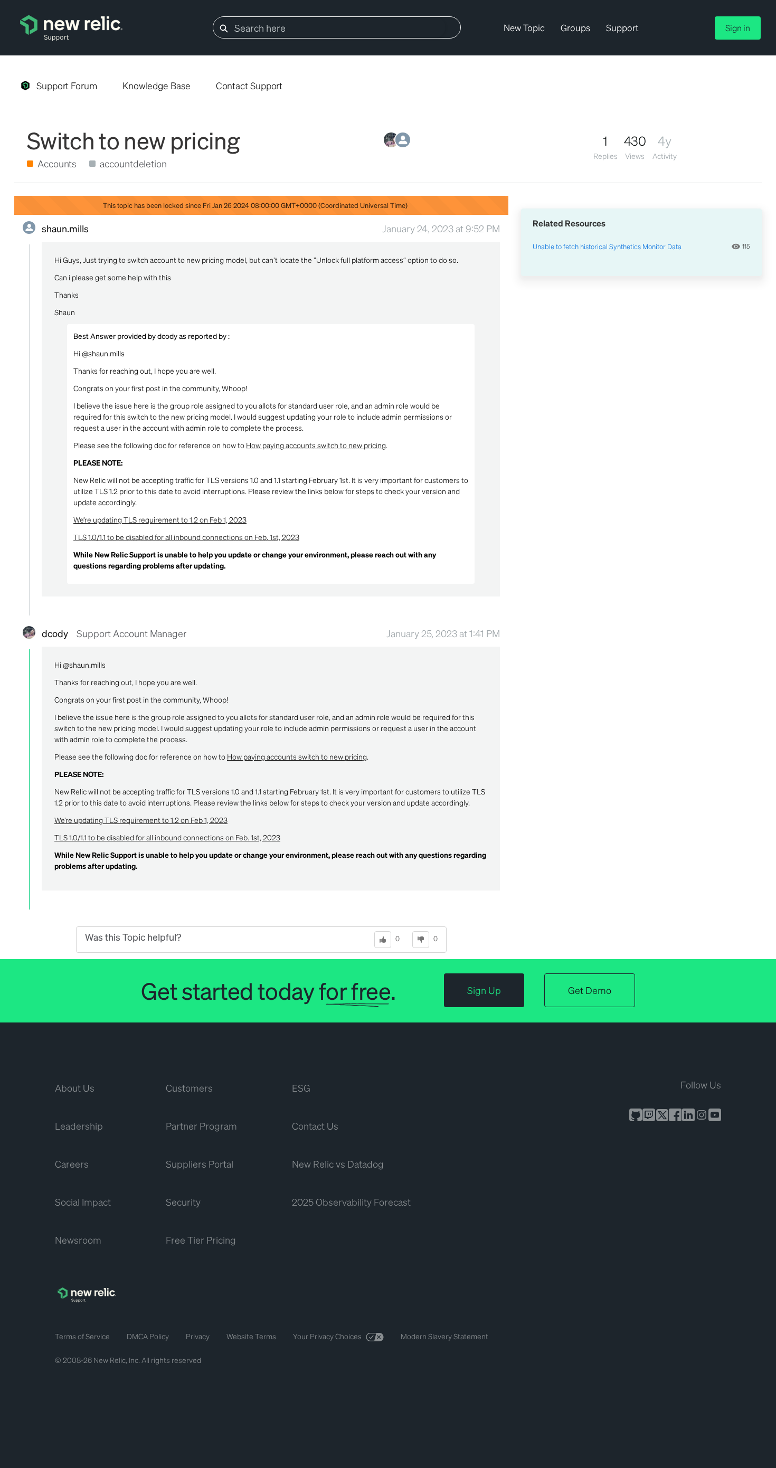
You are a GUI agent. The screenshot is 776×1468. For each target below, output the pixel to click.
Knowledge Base (156, 85)
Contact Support (249, 85)
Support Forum (66, 85)
